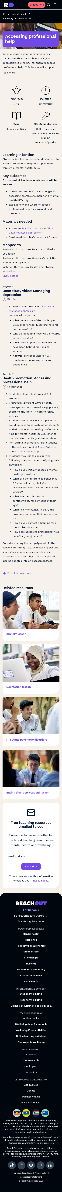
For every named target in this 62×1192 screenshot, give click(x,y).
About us (31, 1054)
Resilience (31, 940)
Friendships (31, 957)
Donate (31, 1090)
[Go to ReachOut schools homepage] (31, 903)
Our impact (31, 1066)
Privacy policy (39, 880)
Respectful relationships (31, 946)
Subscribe (31, 866)
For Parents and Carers (29, 916)
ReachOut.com (30, 228)
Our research (31, 1060)
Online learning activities (31, 1036)
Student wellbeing (31, 994)
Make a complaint (31, 1102)
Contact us (31, 1072)
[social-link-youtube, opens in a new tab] (31, 1165)
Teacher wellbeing (31, 1000)
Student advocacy (31, 975)
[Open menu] (55, 5)
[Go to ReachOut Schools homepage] (9, 5)
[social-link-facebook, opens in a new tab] (41, 1165)
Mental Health (19, 14)
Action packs (31, 1018)
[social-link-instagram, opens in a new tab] (21, 1165)
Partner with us (31, 1096)
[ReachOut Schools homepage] (4, 14)
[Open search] (48, 5)
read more (9, 72)
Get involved (31, 1085)
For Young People (29, 921)
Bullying (31, 963)
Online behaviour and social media (31, 1006)
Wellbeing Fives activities (31, 1030)
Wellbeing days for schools (31, 1024)
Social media (31, 981)
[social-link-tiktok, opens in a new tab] (12, 1165)
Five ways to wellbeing (31, 1042)
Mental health (31, 934)
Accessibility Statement (31, 1177)
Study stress (31, 951)
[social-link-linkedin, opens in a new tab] (50, 1165)
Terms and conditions (22, 1173)
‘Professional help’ (28, 451)
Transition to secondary (31, 969)
